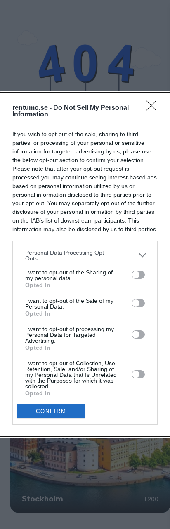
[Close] (154, 108)
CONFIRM (51, 411)
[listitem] (85, 255)
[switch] (138, 275)
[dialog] (85, 264)
